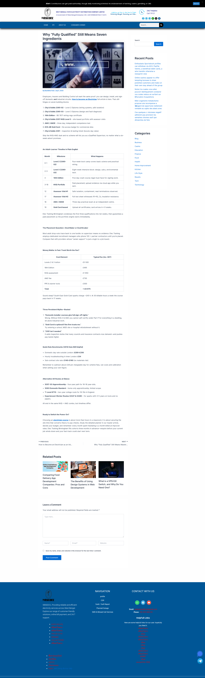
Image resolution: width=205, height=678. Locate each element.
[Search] (161, 25)
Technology (139, 185)
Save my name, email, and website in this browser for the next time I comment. (73, 551)
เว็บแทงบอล (53, 665)
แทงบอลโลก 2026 (143, 662)
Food (137, 158)
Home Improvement (143, 165)
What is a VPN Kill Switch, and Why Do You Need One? (111, 484)
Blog (136, 138)
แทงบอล (54, 637)
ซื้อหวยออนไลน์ (55, 656)
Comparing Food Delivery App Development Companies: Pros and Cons (53, 481)
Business (138, 142)
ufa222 (51, 662)
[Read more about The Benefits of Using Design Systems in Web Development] (83, 469)
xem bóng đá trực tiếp (63, 668)
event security (57, 624)
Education (139, 150)
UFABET (143, 656)
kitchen (138, 169)
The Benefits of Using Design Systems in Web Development (83, 484)
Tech (137, 181)
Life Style (138, 173)
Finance (138, 154)
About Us (62, 25)
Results (138, 177)
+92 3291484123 (146, 612)
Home (46, 25)
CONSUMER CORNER (78, 25)
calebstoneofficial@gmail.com (145, 609)
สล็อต (143, 634)
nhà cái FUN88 (57, 640)
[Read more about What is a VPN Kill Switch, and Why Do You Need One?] (111, 469)
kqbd (50, 668)
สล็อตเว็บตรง (56, 627)
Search (137, 40)
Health (137, 162)
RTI (53, 25)
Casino (137, 146)
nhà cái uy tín (56, 633)
